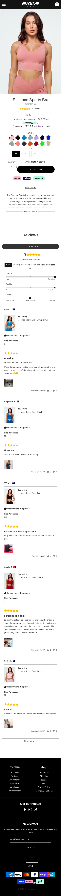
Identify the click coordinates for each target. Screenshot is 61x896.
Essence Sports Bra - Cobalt (29, 412)
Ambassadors (15, 791)
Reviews (14, 776)
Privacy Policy (44, 787)
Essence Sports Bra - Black (29, 493)
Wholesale (14, 787)
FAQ (44, 783)
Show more (29, 741)
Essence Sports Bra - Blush (29, 671)
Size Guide (30, 187)
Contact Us (44, 772)
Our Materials (15, 780)
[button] (30, 109)
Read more (29, 211)
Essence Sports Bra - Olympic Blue (32, 320)
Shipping (44, 776)
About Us (14, 772)
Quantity (12, 162)
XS (16, 153)
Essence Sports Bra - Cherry (30, 577)
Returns (44, 780)
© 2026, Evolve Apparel (27, 889)
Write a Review (30, 246)
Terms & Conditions (44, 791)
